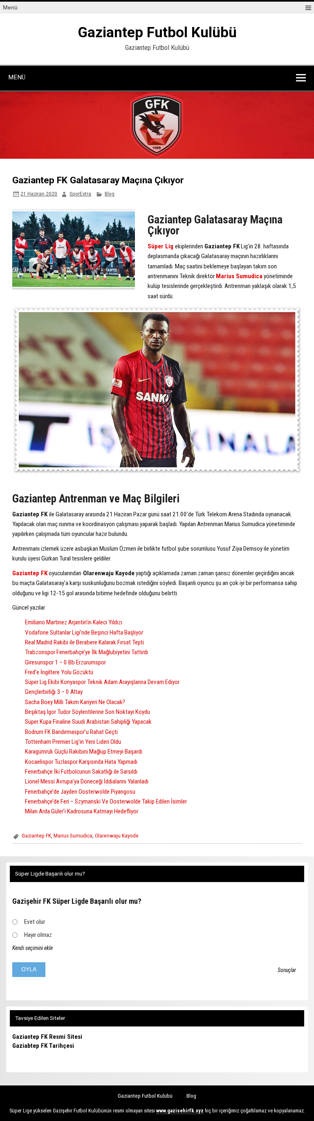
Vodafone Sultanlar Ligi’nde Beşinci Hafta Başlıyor (84, 632)
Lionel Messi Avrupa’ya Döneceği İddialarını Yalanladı (86, 781)
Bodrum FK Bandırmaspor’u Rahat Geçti (71, 732)
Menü (10, 8)
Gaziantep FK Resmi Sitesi (47, 1036)
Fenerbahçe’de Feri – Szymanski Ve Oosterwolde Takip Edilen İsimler (106, 801)
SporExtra (80, 193)
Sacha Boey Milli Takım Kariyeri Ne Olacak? (75, 702)
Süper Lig (160, 246)
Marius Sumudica (239, 276)
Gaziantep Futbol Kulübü (157, 32)
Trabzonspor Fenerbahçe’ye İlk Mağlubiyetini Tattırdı (86, 652)
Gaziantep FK (29, 573)
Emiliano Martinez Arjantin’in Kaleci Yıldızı (73, 622)
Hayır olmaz (38, 935)
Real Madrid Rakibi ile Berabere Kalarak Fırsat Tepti (84, 642)
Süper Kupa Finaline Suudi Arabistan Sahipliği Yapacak (88, 721)
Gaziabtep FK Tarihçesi (43, 1045)
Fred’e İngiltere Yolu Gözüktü (59, 672)
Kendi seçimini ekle (32, 948)
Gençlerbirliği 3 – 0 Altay (54, 692)
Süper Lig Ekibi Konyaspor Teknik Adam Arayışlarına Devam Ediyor (102, 682)
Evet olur (34, 921)
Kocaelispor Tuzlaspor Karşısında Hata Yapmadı (81, 761)
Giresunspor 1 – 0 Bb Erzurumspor (65, 662)
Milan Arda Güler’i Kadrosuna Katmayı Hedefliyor (81, 811)
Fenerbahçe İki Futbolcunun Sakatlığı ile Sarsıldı (81, 771)
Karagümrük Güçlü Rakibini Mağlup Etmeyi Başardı (83, 751)
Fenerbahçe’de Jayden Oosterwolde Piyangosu (80, 791)
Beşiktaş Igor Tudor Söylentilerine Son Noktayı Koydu (87, 712)
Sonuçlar (287, 970)
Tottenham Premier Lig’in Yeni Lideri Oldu (73, 741)
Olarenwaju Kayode (117, 835)
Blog (109, 193)
